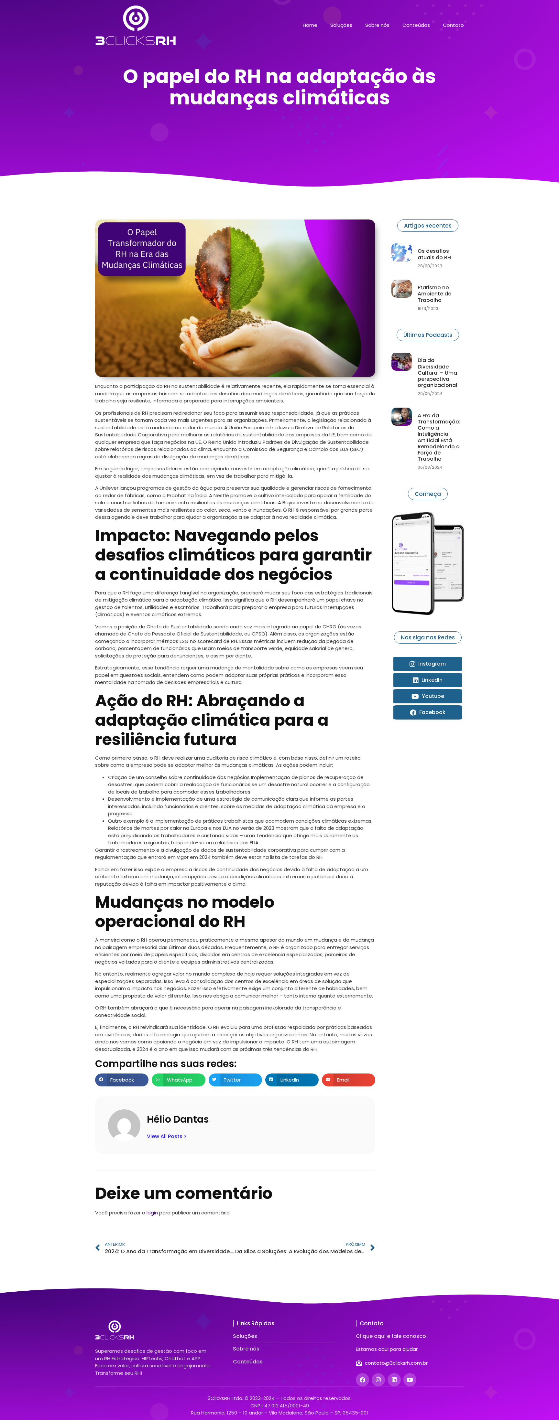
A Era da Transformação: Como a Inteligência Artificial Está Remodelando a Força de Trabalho (439, 437)
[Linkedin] (394, 1379)
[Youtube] (410, 1379)
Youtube (432, 696)
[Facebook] (362, 1379)
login (152, 1212)
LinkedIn (431, 680)
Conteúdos (416, 25)
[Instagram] (378, 1379)
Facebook (431, 712)
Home (310, 25)
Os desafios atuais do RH (434, 254)
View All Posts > (167, 1136)
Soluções (341, 25)
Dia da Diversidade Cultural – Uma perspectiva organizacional (437, 373)
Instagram (431, 663)
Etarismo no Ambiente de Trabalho (434, 294)
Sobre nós (377, 25)
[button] (121, 1079)
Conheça (428, 494)
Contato (453, 25)
